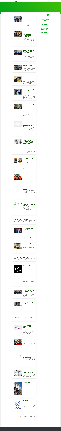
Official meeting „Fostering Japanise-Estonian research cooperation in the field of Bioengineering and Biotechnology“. (28, 34)
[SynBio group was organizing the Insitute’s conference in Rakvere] (18, 342)
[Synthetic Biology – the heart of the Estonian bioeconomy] (18, 304)
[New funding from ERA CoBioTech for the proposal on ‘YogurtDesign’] (18, 203)
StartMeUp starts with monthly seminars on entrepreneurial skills (27, 356)
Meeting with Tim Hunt (27, 65)
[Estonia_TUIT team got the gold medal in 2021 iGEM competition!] (18, 161)
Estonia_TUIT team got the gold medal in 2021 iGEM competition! (28, 160)
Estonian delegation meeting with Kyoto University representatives (28, 51)
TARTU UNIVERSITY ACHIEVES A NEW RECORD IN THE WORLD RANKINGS (29, 383)
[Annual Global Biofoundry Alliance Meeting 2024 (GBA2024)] (18, 19)
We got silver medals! (27, 174)
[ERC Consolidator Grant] (18, 416)
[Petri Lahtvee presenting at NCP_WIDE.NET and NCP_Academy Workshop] (18, 327)
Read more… (32, 25)
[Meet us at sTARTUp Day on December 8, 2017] (18, 269)
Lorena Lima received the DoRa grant (21, 219)
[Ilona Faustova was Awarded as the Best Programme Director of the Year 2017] (18, 230)
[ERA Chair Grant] (18, 405)
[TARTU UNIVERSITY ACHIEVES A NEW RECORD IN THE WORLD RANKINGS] (18, 388)
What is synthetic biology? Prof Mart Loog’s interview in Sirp (28, 372)
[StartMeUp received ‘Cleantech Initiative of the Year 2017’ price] (18, 246)
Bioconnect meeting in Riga (28, 76)
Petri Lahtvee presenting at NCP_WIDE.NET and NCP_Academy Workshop (28, 326)
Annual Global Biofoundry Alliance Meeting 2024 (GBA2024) (28, 18)
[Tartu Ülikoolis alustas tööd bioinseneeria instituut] (18, 92)
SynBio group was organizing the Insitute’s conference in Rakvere (28, 341)
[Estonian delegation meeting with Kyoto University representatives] (18, 52)
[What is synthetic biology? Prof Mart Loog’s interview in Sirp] (18, 373)
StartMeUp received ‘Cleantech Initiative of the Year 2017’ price (28, 245)
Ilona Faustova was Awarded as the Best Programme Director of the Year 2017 (28, 229)
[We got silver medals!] (18, 177)
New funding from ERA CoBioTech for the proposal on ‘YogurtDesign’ (29, 204)
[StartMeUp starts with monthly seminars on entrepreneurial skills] (18, 356)
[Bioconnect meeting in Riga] (18, 79)
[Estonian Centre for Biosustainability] (15, 1)
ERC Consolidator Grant (27, 415)
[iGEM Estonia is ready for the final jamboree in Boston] (18, 292)
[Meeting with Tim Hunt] (18, 67)
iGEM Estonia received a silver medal (21, 257)
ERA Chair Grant (26, 400)
